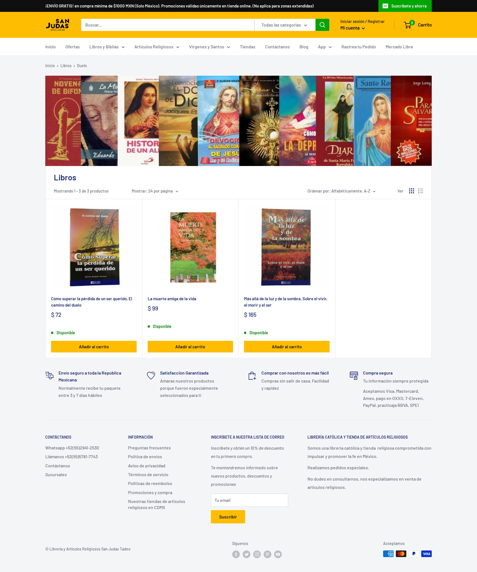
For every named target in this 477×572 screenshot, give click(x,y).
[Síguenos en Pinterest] (267, 554)
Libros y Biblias (104, 46)
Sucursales (56, 474)
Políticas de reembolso (150, 483)
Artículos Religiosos (153, 46)
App (322, 46)
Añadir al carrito (94, 346)
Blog (304, 46)
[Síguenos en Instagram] (257, 554)
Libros (65, 65)
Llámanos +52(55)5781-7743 (71, 456)
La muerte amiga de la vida (172, 298)
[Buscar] (322, 25)
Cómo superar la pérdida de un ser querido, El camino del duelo (91, 301)
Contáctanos (277, 46)
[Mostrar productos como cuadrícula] (411, 190)
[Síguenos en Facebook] (236, 554)
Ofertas (72, 46)
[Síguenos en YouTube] (278, 554)
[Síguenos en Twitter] (246, 554)
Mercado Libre (399, 46)
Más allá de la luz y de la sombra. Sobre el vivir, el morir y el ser (285, 301)
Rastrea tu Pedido (358, 46)
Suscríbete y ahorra (409, 5)
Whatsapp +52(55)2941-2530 (72, 447)
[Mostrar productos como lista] (420, 190)
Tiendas (247, 46)
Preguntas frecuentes (149, 447)
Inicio (50, 46)
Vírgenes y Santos (206, 46)
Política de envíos (145, 456)
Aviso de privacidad (146, 465)
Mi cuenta (350, 27)
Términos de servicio (148, 474)
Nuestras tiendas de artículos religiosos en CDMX (156, 504)
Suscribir (228, 516)
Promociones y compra (150, 492)
